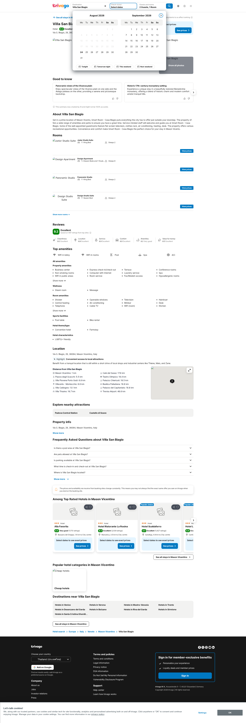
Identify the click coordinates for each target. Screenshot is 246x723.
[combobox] (90, 6)
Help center (98, 690)
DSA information (100, 671)
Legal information (101, 663)
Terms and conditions (103, 658)
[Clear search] (105, 6)
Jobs (33, 689)
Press (33, 697)
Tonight (85, 67)
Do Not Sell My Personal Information (110, 675)
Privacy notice (100, 667)
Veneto (91, 631)
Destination (77, 4)
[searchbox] (90, 7)
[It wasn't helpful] (117, 98)
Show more (58, 280)
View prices (187, 151)
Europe (72, 631)
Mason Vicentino (106, 631)
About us (35, 685)
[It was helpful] (113, 98)
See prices (182, 30)
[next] (161, 15)
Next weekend (146, 67)
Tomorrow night (103, 67)
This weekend (125, 67)
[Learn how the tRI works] (90, 233)
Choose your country (41, 654)
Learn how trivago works (104, 694)
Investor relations (39, 693)
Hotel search (59, 631)
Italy (82, 631)
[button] (90, 6)
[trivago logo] (61, 6)
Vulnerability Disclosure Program (108, 679)
